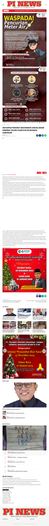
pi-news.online (13, 174)
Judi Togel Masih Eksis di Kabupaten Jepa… (16, 452)
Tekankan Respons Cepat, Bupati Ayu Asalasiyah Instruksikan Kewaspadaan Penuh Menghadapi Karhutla (21, 481)
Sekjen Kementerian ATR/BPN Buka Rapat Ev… (16, 417)
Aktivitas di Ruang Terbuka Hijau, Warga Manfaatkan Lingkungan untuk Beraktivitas (17, 483)
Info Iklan (32, 519)
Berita (4, 408)
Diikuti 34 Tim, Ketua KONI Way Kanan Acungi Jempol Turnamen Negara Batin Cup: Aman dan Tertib (20, 479)
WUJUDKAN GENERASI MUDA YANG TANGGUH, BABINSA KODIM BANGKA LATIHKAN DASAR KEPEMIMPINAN (12, 300)
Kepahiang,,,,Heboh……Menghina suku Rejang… (18, 457)
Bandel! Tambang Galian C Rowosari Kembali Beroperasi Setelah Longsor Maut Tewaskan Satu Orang (39, 331)
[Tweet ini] (40, 135)
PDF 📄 (44, 172)
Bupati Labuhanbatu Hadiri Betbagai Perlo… (16, 413)
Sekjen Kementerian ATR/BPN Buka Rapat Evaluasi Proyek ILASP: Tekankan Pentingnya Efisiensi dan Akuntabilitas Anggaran (39, 318)
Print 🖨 (39, 172)
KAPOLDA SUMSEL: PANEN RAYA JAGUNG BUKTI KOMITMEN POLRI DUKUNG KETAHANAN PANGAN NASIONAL (9, 331)
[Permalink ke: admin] (4, 135)
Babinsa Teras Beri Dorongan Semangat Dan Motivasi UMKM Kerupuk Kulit (23, 331)
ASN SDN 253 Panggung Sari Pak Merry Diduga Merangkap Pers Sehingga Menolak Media (36, 300)
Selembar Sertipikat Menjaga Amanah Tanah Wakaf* (12, 478)
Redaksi (17, 519)
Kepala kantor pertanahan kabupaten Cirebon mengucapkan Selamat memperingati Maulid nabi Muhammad (22, 484)
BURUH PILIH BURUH (12, 466)
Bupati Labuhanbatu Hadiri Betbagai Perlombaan (23, 317)
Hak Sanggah (5, 519)
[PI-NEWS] (24, 4)
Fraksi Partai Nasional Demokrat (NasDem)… (12, 409)
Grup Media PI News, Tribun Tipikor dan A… (16, 462)
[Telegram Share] (42, 135)
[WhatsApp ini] (45, 135)
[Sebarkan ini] (37, 135)
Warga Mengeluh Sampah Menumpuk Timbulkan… (18, 471)
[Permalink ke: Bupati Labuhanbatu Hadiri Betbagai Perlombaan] (24, 312)
